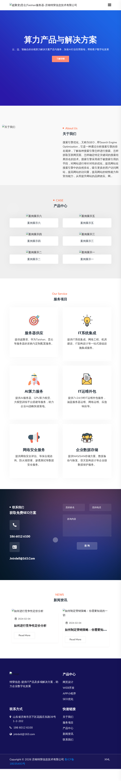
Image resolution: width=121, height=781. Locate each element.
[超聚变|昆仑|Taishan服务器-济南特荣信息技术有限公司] (43, 5)
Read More (24, 635)
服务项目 (68, 722)
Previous (11, 628)
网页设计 (68, 682)
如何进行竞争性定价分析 (30, 625)
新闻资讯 (68, 734)
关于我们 (68, 717)
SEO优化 (68, 699)
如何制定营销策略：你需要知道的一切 (90, 629)
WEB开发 (68, 688)
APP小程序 (69, 693)
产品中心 (68, 728)
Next (110, 628)
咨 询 (87, 545)
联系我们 (68, 739)
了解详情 (60, 58)
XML (107, 759)
